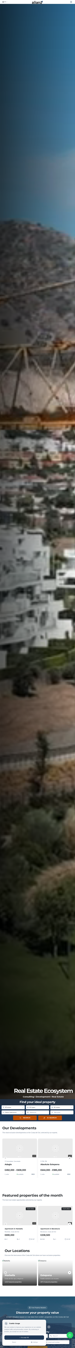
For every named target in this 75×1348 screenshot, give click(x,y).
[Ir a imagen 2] (19, 1156)
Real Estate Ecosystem (43, 1090)
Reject (14, 1342)
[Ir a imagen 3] (20, 1156)
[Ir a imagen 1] (18, 1156)
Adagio (8, 1164)
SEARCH (26, 1118)
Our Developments (19, 1128)
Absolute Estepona (49, 1164)
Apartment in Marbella (14, 1229)
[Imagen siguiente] (34, 1148)
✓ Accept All (24, 1337)
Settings (35, 1342)
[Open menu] (71, 2)
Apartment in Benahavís (50, 1229)
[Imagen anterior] (4, 1148)
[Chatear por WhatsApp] (70, 1335)
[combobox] (13, 1107)
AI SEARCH (52, 1118)
